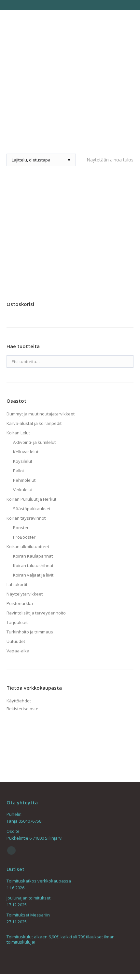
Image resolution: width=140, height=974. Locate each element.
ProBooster (24, 537)
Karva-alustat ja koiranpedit (34, 423)
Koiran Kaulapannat (33, 556)
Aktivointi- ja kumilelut (34, 442)
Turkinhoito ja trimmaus (30, 632)
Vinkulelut (23, 490)
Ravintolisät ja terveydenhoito (36, 613)
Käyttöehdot (19, 701)
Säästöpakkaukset (31, 509)
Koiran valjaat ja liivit (33, 575)
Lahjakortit (17, 584)
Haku (126, 361)
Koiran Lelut (18, 433)
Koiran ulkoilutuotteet (28, 546)
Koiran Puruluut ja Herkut (31, 499)
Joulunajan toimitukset (28, 897)
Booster (21, 527)
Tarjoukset (17, 622)
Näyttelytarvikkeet (25, 594)
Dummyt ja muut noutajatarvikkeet (41, 414)
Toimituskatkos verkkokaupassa (39, 880)
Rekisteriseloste (22, 709)
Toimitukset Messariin (28, 914)
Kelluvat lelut (25, 452)
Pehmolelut (24, 480)
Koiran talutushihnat (33, 565)
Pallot (18, 471)
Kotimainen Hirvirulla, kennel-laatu (70, 258)
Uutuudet (16, 641)
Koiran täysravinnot (26, 518)
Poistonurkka (20, 603)
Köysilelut (22, 461)
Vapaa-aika (18, 651)
